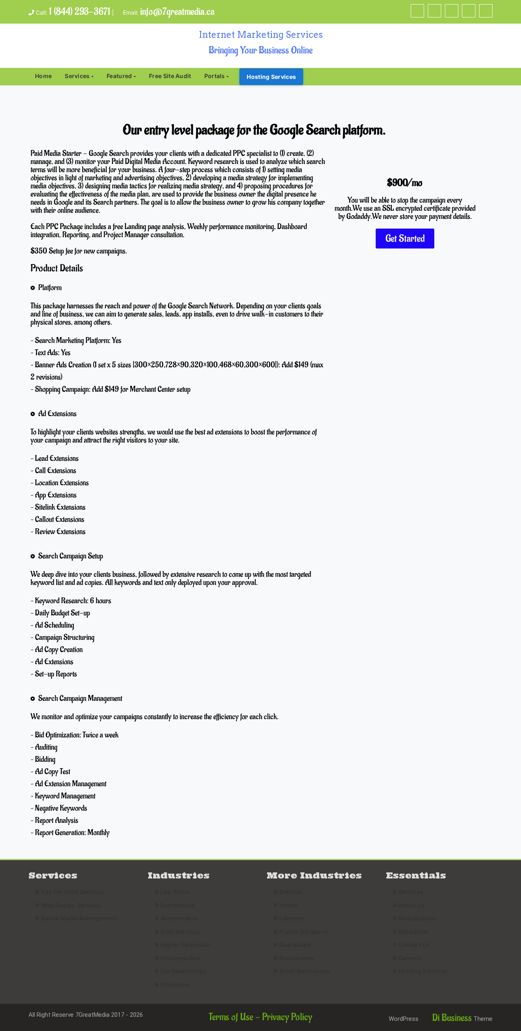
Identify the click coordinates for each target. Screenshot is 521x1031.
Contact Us (414, 944)
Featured (119, 75)
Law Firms (175, 891)
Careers (409, 958)
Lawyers (291, 918)
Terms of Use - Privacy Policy (260, 1017)
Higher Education (185, 944)
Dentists (291, 891)
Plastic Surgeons (303, 931)
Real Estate (295, 944)
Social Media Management (79, 918)
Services (77, 75)
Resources (413, 931)
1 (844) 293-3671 (79, 11)
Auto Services (180, 931)
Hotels (288, 905)
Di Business (451, 1017)
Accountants (178, 918)
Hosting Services (271, 76)
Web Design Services (71, 905)
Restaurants (296, 958)
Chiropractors (180, 958)
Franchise (174, 984)
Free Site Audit (170, 75)
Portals (214, 75)
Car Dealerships (183, 971)
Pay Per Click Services (73, 891)
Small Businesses (304, 971)
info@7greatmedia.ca (177, 11)
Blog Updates (417, 918)
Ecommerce (177, 905)
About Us (411, 905)
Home (43, 75)
